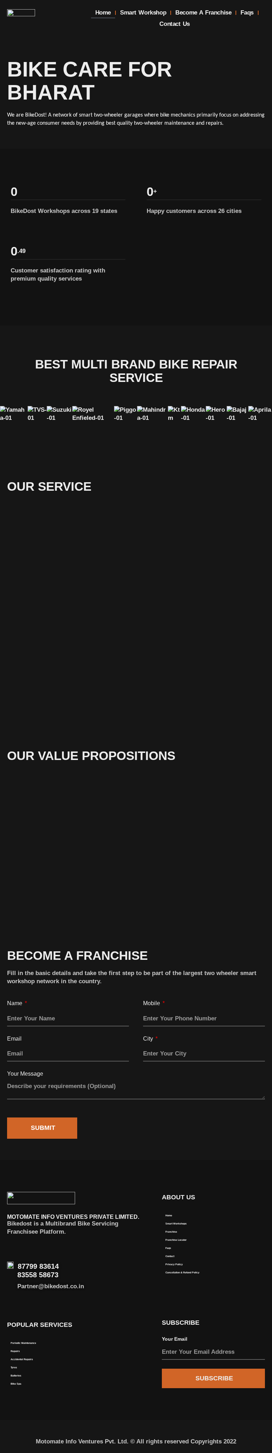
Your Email (174, 1339)
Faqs (246, 12)
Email (14, 1039)
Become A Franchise (203, 12)
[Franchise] (206, 1232)
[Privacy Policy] (206, 1265)
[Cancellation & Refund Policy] (206, 1273)
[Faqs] (206, 1248)
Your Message (25, 1074)
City (148, 1039)
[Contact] (206, 1256)
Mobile (152, 1003)
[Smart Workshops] (206, 1224)
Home (103, 12)
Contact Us (174, 24)
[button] (136, 427)
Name (15, 1003)
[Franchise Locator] (206, 1240)
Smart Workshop (143, 12)
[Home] (206, 1216)
